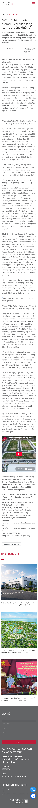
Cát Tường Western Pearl (11, 544)
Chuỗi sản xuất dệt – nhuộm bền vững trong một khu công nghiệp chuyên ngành (18, 652)
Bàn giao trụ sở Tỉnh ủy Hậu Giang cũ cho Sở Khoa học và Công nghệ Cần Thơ (18, 699)
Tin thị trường (12, 14)
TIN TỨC (4, 14)
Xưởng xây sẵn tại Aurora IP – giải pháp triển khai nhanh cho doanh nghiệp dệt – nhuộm (18, 604)
